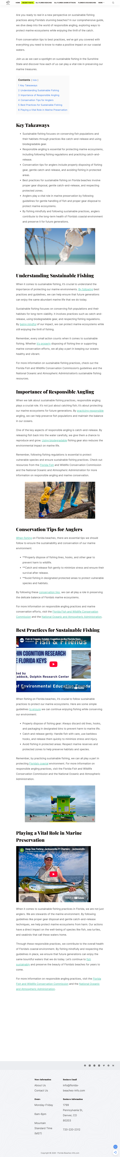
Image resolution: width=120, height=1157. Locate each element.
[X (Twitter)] (90, 1065)
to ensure (35, 709)
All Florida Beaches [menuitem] (44, 3)
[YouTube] (99, 1065)
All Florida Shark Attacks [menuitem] (65, 3)
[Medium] (113, 1065)
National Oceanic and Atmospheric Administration (72, 616)
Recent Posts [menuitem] (27, 3)
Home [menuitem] (18, 3)
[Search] (113, 3)
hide (35, 80)
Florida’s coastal (38, 763)
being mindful (28, 324)
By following (85, 289)
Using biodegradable (54, 440)
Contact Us (41, 1090)
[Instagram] (94, 1065)
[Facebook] (85, 1065)
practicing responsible (90, 410)
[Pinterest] (108, 1065)
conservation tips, (50, 592)
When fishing (24, 537)
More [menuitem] (100, 3)
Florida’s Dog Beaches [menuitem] (87, 3)
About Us (40, 1085)
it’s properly (44, 343)
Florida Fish (47, 464)
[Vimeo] (104, 1065)
